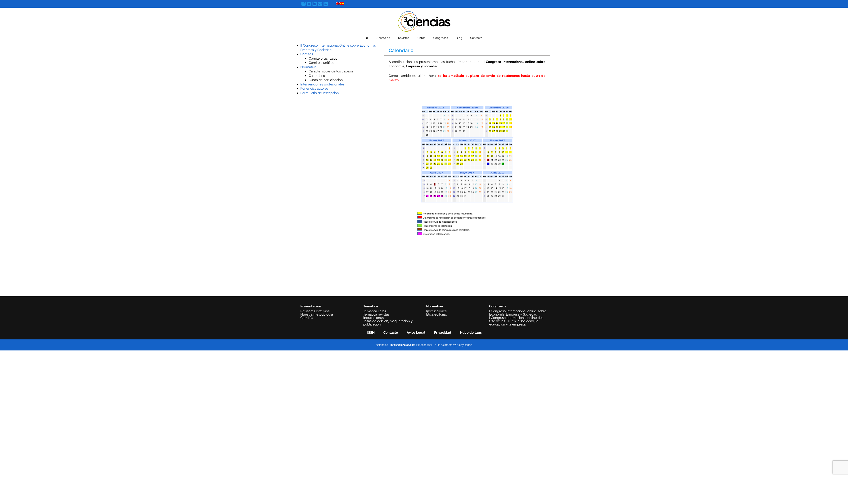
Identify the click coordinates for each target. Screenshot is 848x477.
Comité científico (321, 63)
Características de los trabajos (331, 71)
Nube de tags (471, 333)
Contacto (476, 38)
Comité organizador (324, 59)
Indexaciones (373, 318)
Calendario (317, 76)
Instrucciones (436, 311)
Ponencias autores (314, 89)
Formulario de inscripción (319, 93)
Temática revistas (376, 314)
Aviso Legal (416, 333)
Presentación (310, 306)
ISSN (371, 333)
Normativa (308, 67)
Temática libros (374, 311)
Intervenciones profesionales (322, 84)
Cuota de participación (326, 80)
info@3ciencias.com (402, 344)
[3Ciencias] (424, 21)
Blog (459, 38)
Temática (370, 306)
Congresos (440, 38)
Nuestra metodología (316, 314)
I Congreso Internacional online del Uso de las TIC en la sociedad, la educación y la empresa (516, 321)
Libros (421, 38)
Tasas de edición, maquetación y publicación (388, 322)
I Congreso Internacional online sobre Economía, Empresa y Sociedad (517, 312)
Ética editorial (436, 314)
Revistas (403, 38)
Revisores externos (314, 311)
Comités (306, 54)
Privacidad (442, 333)
